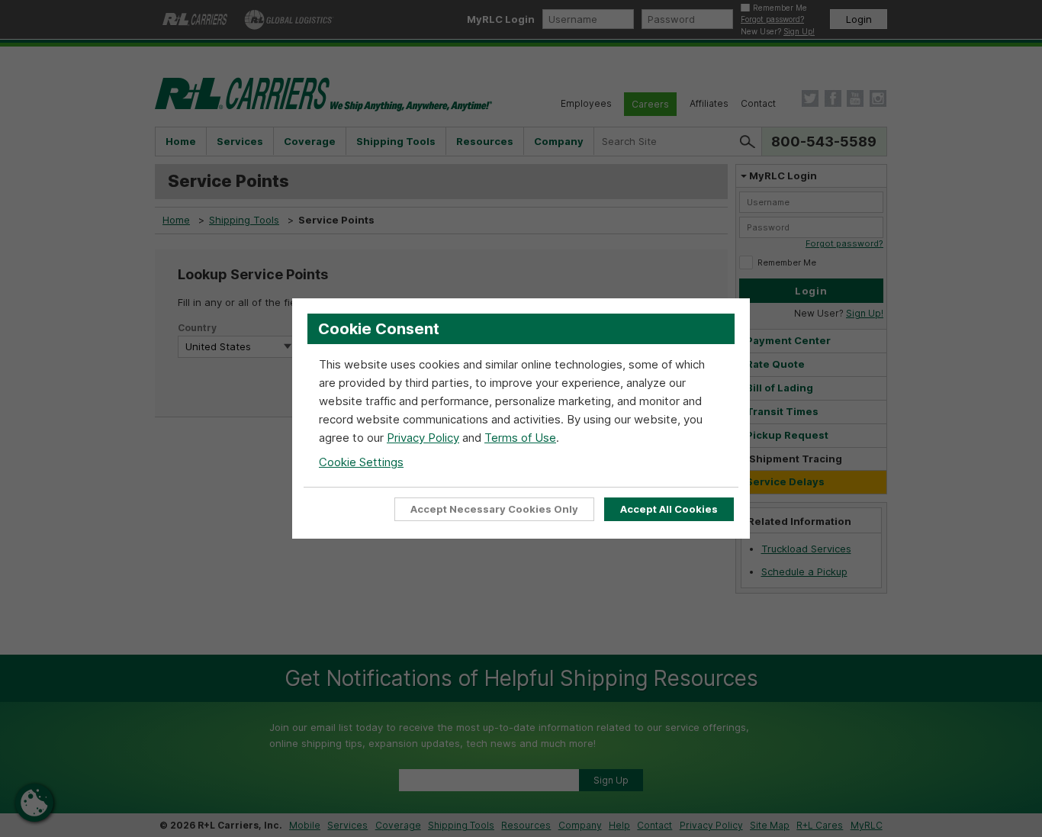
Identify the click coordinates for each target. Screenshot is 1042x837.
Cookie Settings (361, 462)
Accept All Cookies (669, 509)
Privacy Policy (423, 437)
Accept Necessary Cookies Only (494, 509)
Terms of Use (520, 437)
